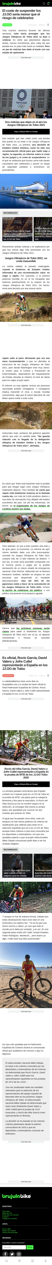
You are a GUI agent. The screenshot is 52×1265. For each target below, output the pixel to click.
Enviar (30, 1247)
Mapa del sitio (7, 1213)
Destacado (7, 25)
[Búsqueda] (44, 3)
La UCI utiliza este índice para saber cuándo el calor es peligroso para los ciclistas (17, 873)
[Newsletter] (48, 3)
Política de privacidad (9, 1232)
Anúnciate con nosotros (10, 1215)
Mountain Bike (8, 675)
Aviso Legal (6, 1229)
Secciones (6, 1211)
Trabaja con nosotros (9, 1218)
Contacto (5, 1217)
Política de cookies (9, 1231)
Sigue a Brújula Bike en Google (26, 132)
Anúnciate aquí (26, 57)
